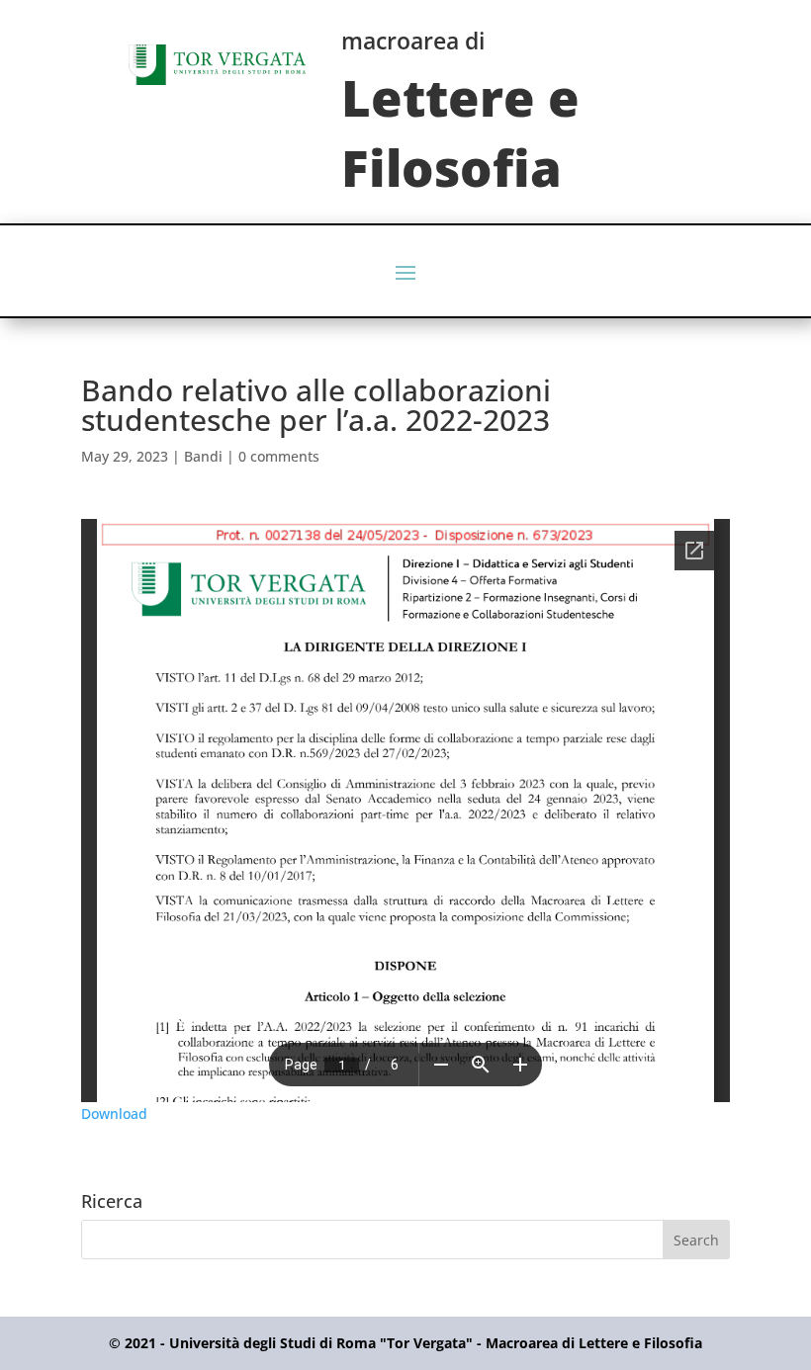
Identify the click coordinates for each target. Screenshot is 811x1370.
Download (114, 1113)
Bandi (203, 456)
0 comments (278, 456)
